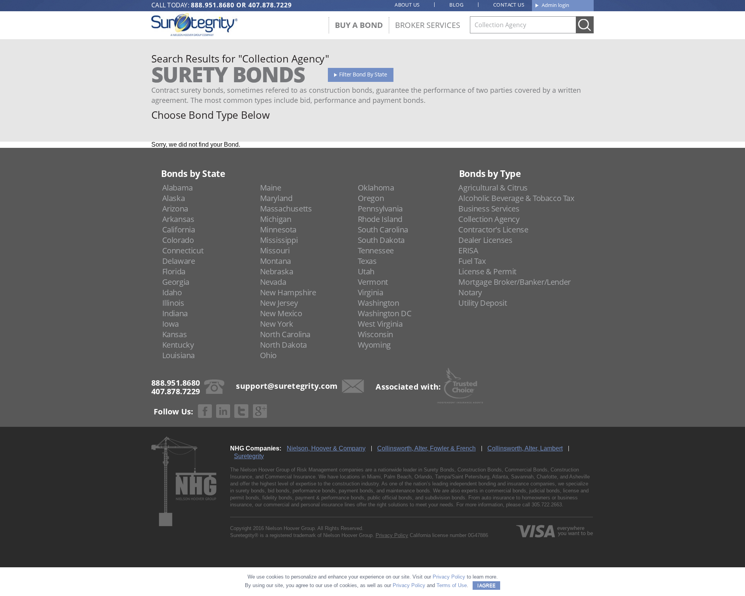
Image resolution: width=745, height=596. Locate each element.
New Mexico (281, 313)
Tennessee (376, 250)
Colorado (178, 240)
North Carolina (285, 334)
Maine (270, 187)
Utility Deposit (482, 303)
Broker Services (427, 25)
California (178, 229)
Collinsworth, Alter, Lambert (525, 448)
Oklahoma (376, 187)
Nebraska (276, 271)
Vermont (373, 282)
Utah (366, 271)
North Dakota (283, 345)
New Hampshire (288, 292)
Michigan (275, 219)
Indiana (175, 313)
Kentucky (178, 345)
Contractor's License (493, 229)
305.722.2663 (547, 505)
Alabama (177, 187)
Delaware (178, 261)
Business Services (488, 208)
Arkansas (178, 219)
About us (407, 4)
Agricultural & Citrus (493, 187)
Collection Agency (488, 219)
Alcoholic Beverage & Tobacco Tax (516, 198)
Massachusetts (286, 208)
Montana (275, 261)
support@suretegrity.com (287, 386)
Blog (456, 4)
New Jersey (279, 303)
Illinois (173, 303)
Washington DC (385, 313)
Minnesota (278, 229)
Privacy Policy (392, 535)
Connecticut (183, 250)
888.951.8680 (212, 5)
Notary (470, 292)
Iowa (170, 324)
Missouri (275, 250)
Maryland (276, 198)
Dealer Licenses (485, 240)
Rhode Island (380, 219)
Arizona (175, 208)
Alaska (173, 198)
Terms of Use (452, 585)
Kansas (174, 334)
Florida (173, 271)
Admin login (555, 5)
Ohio (268, 355)
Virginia (370, 292)
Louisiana (178, 355)
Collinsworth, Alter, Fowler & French (426, 448)
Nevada (273, 282)
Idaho (172, 292)
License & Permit (487, 271)
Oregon (371, 198)
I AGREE (486, 585)
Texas (367, 261)
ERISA (468, 250)
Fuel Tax (471, 261)
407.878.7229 (270, 5)
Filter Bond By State (363, 74)
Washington (378, 303)
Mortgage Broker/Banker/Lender (514, 282)
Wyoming (374, 345)
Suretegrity (249, 456)
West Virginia (380, 324)
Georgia (175, 282)
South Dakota (381, 240)
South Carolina (383, 229)
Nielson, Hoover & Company (326, 448)
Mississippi (279, 240)
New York (276, 324)
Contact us (508, 4)
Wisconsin (375, 334)
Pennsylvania (380, 208)
